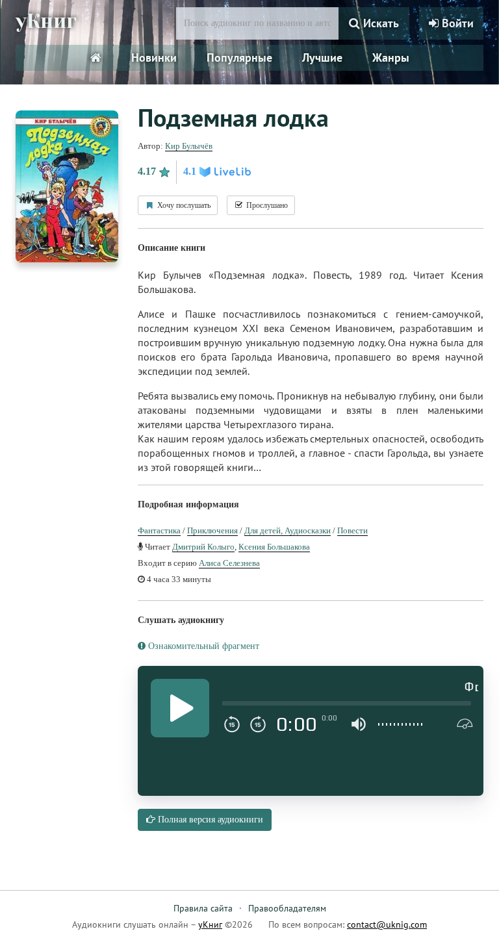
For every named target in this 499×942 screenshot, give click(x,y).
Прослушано (266, 205)
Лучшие (322, 57)
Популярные (239, 57)
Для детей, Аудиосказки (287, 530)
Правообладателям (287, 908)
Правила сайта (203, 908)
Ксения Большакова (274, 547)
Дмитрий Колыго (203, 547)
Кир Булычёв (188, 146)
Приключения (212, 530)
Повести (352, 530)
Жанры (390, 57)
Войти (456, 23)
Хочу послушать (183, 205)
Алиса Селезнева (229, 563)
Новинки (154, 57)
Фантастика (159, 530)
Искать (379, 23)
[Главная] (96, 58)
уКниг (46, 21)
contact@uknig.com (387, 924)
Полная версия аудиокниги (209, 819)
